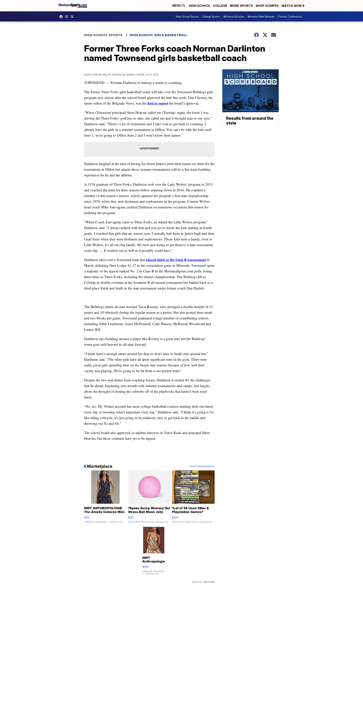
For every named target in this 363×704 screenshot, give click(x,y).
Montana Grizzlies (233, 16)
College (220, 6)
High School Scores (187, 16)
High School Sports (103, 35)
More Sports (241, 6)
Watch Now (291, 6)
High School (199, 6)
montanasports (62, 16)
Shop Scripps (267, 6)
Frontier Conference (290, 16)
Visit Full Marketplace (202, 466)
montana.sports (67, 16)
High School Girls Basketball (158, 35)
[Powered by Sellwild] (209, 581)
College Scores (211, 16)
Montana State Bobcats (261, 16)
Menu (177, 5)
